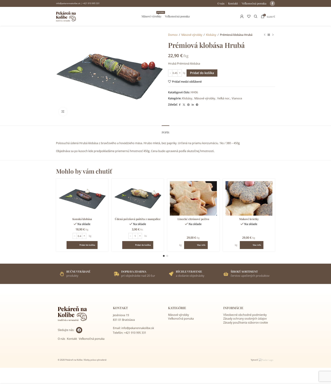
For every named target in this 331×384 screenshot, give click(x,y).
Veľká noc (223, 98)
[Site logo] (66, 16)
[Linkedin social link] (193, 104)
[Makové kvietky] (249, 198)
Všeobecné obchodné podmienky (245, 315)
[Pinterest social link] (188, 104)
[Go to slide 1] (164, 256)
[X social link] (184, 104)
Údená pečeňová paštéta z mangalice (138, 219)
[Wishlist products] (248, 16)
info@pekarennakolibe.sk (68, 3)
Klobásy (211, 35)
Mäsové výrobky (191, 35)
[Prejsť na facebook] (79, 330)
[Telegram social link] (197, 104)
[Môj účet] (241, 16)
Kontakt (72, 339)
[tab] (165, 130)
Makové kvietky (249, 219)
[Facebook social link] (272, 3)
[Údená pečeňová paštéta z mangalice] (137, 198)
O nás (61, 339)
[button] (82, 245)
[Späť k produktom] (269, 35)
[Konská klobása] (82, 198)
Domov (173, 35)
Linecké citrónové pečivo (193, 219)
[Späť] (265, 35)
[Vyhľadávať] (255, 16)
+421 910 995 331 (91, 3)
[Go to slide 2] (167, 256)
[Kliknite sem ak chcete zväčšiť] (63, 111)
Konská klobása (82, 219)
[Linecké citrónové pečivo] (193, 198)
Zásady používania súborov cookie (245, 322)
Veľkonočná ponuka (91, 339)
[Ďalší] (273, 35)
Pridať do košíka (202, 73)
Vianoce (237, 98)
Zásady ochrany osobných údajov (245, 318)
